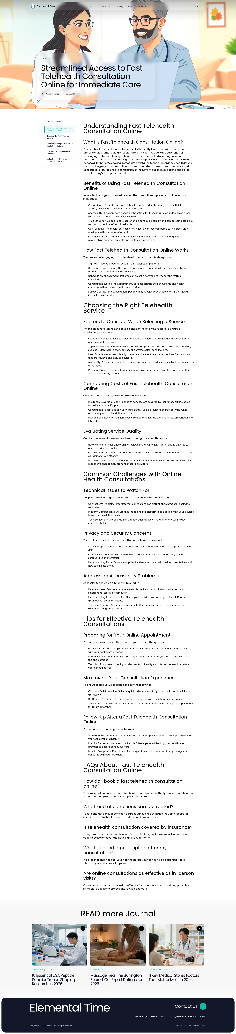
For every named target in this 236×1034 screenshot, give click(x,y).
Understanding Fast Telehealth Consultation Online (59, 129)
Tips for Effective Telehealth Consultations (58, 152)
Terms (196, 1025)
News (154, 1016)
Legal (203, 1025)
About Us (178, 1025)
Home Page (141, 1016)
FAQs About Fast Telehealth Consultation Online (58, 160)
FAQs (164, 1016)
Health (46, 59)
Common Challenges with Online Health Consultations (60, 145)
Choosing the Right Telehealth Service (59, 137)
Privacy (187, 1025)
